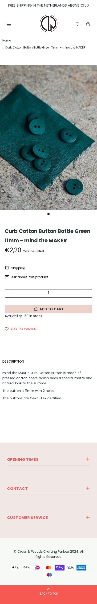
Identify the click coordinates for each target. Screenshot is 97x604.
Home (6, 40)
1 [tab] (48, 214)
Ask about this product (29, 277)
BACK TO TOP (49, 594)
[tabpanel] (48, 137)
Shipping (18, 268)
